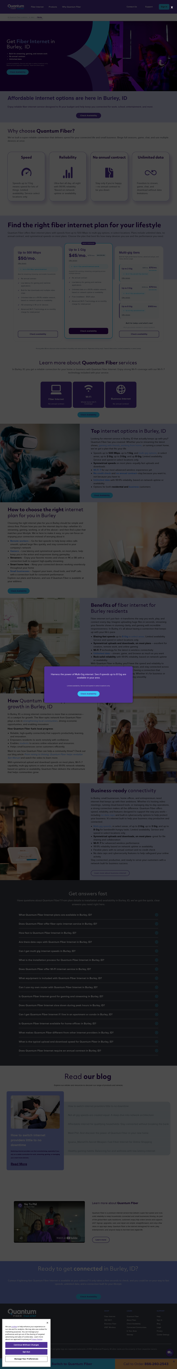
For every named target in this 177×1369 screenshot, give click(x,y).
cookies (14, 1326)
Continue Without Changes (26, 1345)
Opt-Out (26, 1352)
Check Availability (88, 694)
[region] (26, 1343)
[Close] (47, 1323)
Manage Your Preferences (26, 1359)
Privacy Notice (36, 1339)
